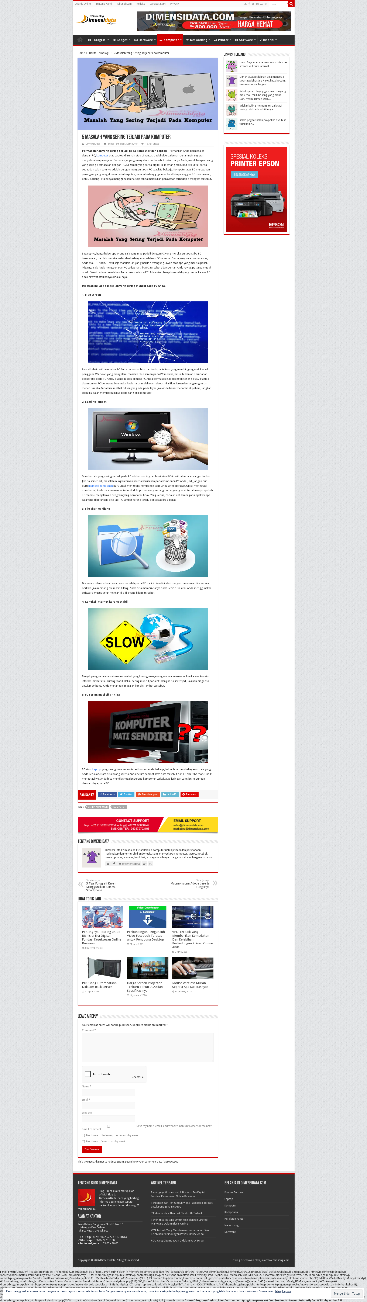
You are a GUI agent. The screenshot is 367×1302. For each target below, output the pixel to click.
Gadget (122, 40)
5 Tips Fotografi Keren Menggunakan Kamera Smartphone (101, 885)
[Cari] (291, 4)
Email (86, 1099)
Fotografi (99, 40)
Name (86, 1086)
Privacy (174, 3)
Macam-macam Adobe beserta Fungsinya (190, 884)
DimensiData (93, 143)
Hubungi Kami (124, 3)
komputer (102, 155)
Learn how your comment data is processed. (152, 1161)
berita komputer (98, 807)
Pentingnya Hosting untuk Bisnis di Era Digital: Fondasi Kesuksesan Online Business (101, 937)
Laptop (96, 769)
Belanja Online (83, 3)
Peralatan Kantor (234, 1218)
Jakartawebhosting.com (275, 1260)
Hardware (146, 40)
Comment (89, 1030)
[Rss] (245, 4)
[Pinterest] (257, 4)
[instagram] (266, 4)
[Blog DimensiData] (96, 19)
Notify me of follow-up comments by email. (112, 1135)
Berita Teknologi (99, 53)
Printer (223, 40)
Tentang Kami (104, 3)
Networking (198, 40)
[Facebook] (249, 4)
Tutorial (268, 40)
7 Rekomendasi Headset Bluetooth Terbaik (176, 1213)
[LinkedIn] (261, 4)
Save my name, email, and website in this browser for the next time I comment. (147, 1127)
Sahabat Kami (158, 3)
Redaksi (141, 3)
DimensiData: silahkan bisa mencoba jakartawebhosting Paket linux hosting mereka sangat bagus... (263, 80)
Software (246, 40)
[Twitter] (253, 4)
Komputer (171, 40)
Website (87, 1112)
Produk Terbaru (234, 1192)
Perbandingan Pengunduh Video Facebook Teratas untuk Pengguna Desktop (146, 935)
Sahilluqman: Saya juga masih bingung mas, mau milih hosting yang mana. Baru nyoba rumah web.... (263, 95)
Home (80, 39)
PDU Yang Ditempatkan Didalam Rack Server (99, 985)
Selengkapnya (283, 1291)
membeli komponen (100, 485)
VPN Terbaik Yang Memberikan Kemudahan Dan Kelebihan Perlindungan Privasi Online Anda (192, 939)
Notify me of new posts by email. (106, 1141)
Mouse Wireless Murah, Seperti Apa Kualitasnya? (190, 985)
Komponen (231, 1212)
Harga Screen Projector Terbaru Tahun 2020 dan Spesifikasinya (145, 987)
